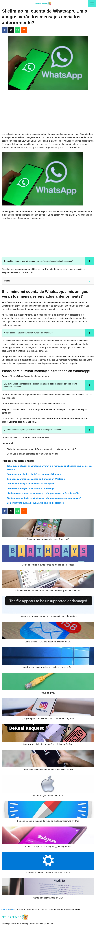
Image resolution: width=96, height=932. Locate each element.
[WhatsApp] (17, 30)
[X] (11, 30)
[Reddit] (24, 30)
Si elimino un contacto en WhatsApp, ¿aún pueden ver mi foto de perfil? (43, 493)
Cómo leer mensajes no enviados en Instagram (30, 484)
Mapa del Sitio (47, 924)
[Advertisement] (48, 109)
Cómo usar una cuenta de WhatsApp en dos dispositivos (35, 503)
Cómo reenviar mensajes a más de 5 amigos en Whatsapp (36, 479)
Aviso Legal (6, 924)
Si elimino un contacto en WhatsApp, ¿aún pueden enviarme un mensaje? (44, 498)
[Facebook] (4, 30)
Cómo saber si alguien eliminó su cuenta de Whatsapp (34, 474)
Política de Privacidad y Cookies (23, 924)
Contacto (38, 924)
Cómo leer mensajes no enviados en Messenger (31, 488)
